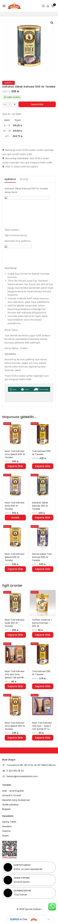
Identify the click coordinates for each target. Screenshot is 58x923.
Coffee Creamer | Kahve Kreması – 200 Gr (42, 623)
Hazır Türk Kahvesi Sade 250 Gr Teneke (14, 623)
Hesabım (7, 826)
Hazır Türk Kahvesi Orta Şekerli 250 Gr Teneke (15, 726)
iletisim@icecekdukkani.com (22, 776)
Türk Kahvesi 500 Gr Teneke (41, 453)
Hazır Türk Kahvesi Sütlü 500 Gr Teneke (14, 505)
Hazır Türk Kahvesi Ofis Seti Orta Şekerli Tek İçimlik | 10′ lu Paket (15, 674)
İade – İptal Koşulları (13, 790)
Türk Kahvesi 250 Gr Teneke (41, 673)
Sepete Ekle (37, 104)
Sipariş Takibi (9, 821)
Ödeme (6, 831)
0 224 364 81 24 (15, 770)
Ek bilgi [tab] (24, 179)
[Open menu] (4, 6)
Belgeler (6, 809)
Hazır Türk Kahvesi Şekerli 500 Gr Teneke (14, 557)
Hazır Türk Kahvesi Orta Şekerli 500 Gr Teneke (15, 454)
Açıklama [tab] (10, 179)
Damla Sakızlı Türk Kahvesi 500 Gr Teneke (42, 557)
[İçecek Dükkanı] (14, 6)
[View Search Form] (42, 5)
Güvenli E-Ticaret (11, 795)
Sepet (5, 835)
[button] (52, 22)
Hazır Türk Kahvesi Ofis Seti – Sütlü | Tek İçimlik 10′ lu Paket (42, 726)
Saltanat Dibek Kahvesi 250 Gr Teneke (40, 505)
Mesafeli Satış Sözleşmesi (16, 800)
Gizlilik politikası (10, 804)
